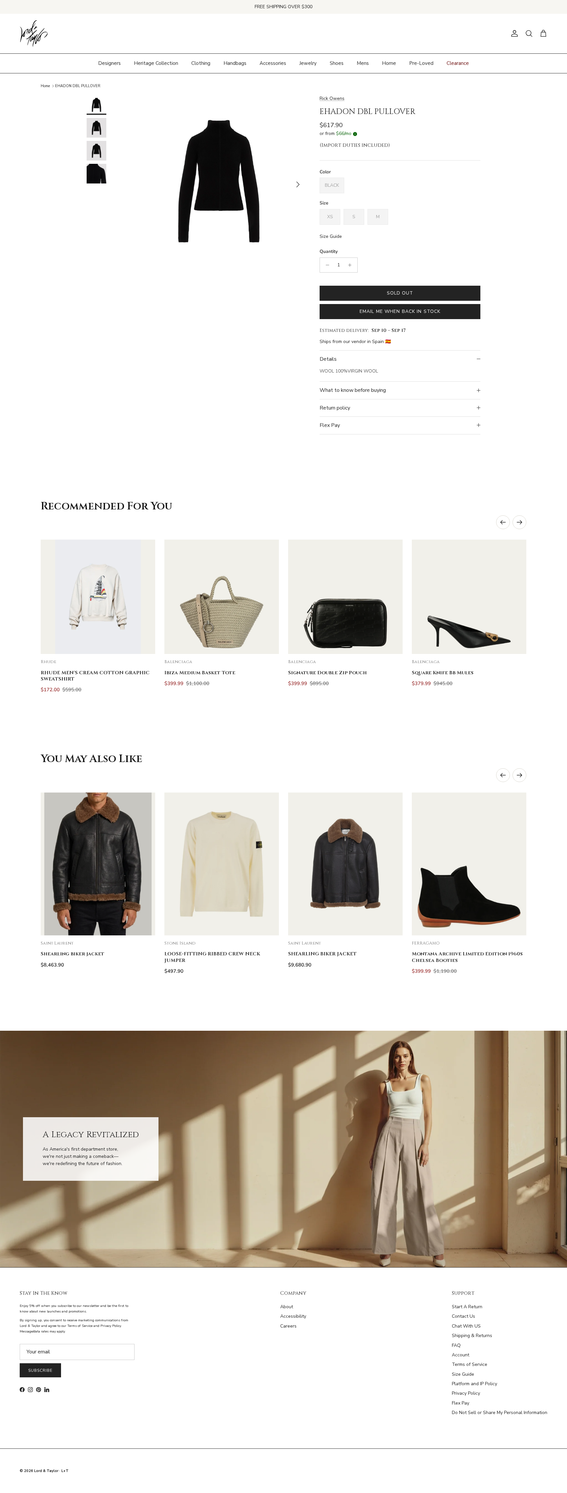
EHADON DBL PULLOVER (77, 86)
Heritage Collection (156, 63)
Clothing (200, 63)
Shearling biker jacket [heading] (72, 954)
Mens (363, 63)
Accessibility (293, 1316)
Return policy (335, 408)
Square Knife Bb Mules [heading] (442, 673)
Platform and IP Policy (474, 1384)
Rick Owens (332, 98)
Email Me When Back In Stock (400, 311)
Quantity (329, 251)
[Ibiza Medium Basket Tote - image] (221, 597)
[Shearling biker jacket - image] (98, 864)
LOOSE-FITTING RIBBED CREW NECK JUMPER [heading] (212, 957)
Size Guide (331, 236)
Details (328, 359)
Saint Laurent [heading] (57, 943)
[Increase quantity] (351, 265)
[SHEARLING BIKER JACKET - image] (345, 864)
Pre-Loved (421, 63)
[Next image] (144, 596)
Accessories (273, 63)
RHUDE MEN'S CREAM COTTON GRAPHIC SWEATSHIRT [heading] (95, 676)
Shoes (337, 63)
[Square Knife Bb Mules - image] (469, 597)
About (286, 1307)
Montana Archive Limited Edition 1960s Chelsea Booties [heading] (467, 957)
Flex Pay (330, 425)
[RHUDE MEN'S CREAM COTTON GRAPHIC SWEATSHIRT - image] (98, 597)
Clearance (458, 63)
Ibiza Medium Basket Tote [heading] (199, 673)
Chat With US (466, 1326)
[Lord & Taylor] (34, 33)
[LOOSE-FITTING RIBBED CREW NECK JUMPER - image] (221, 864)
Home (389, 63)
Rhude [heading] (48, 662)
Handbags (234, 63)
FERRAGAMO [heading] (426, 943)
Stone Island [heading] (180, 943)
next (519, 522)
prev (503, 522)
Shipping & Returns (472, 1335)
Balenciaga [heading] (178, 662)
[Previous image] (51, 596)
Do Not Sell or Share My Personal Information (499, 1412)
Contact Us (463, 1316)
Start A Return (467, 1307)
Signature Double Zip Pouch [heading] (327, 673)
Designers (109, 63)
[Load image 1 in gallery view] (219, 181)
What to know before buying (353, 390)
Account (460, 1355)
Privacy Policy (466, 1393)
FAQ (456, 1345)
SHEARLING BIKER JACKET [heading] (322, 954)
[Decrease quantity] (325, 265)
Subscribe (40, 1370)
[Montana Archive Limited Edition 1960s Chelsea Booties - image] (469, 864)
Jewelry (308, 63)
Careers (288, 1326)
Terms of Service (469, 1364)
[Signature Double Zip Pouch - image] (345, 597)
